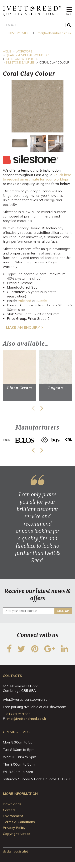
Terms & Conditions (19, 822)
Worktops (24, 51)
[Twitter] (21, 651)
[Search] (69, 25)
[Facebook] (9, 651)
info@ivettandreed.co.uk (54, 33)
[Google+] (49, 651)
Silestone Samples (20, 62)
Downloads (12, 804)
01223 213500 (18, 33)
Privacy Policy (14, 827)
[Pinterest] (34, 651)
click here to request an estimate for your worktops (37, 177)
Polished (24, 300)
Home (7, 51)
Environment (13, 816)
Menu (69, 14)
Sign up (63, 611)
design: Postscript (15, 851)
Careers (9, 810)
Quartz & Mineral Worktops (28, 55)
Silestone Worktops (22, 59)
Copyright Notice (16, 833)
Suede (42, 300)
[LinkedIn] (64, 651)
